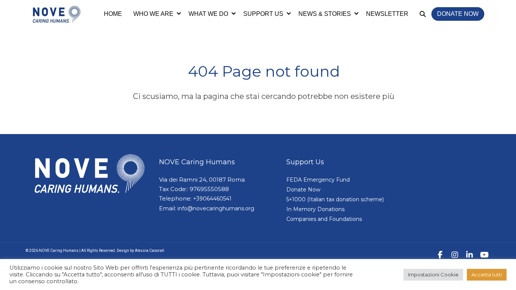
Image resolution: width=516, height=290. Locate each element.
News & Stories (324, 14)
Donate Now (458, 14)
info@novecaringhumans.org (216, 208)
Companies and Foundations (324, 219)
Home (113, 14)
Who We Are (153, 14)
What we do (208, 14)
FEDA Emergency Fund (318, 179)
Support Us (263, 14)
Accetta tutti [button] (486, 274)
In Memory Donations (315, 209)
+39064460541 (212, 198)
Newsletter (387, 14)
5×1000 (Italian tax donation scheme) (335, 199)
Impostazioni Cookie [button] (433, 274)
